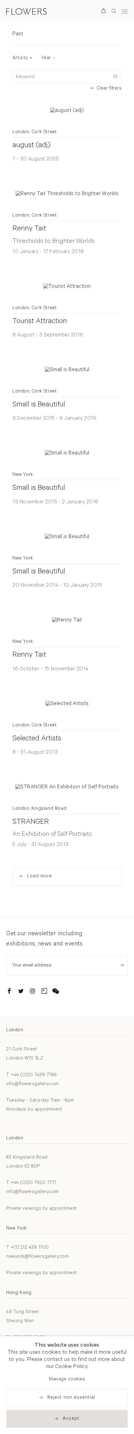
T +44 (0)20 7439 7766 (31, 1075)
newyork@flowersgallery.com (37, 1257)
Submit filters (115, 76)
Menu (124, 11)
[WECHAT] (55, 992)
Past (17, 34)
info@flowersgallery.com (32, 1084)
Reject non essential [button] (71, 1398)
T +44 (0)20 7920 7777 (31, 1183)
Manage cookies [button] (67, 1379)
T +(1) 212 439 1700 (27, 1248)
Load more (39, 876)
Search (114, 11)
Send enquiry (122, 965)
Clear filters (109, 88)
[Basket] (104, 11)
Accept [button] (71, 1419)
